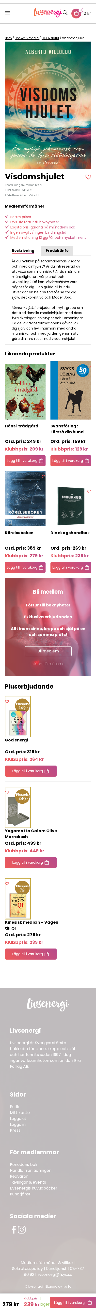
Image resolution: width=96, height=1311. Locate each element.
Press (15, 1130)
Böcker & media (27, 38)
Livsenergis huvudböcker (33, 1188)
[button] (89, 177)
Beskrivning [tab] (23, 250)
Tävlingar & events (28, 1182)
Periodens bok (23, 1164)
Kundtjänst (20, 1194)
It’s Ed (67, 1286)
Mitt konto (20, 1112)
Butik (14, 1107)
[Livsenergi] (48, 16)
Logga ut (18, 1118)
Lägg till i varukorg (22, 460)
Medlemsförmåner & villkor (47, 1263)
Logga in (18, 1124)
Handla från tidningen (30, 1170)
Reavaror (19, 1176)
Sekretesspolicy (27, 1268)
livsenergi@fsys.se (54, 1274)
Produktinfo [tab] (57, 250)
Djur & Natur (50, 38)
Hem (8, 38)
